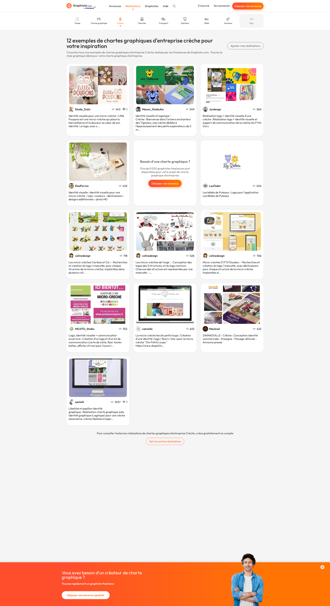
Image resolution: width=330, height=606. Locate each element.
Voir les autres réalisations (165, 441)
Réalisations (132, 6)
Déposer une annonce (247, 6)
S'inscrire (203, 5)
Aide (165, 6)
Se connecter (222, 5)
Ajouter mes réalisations (245, 45)
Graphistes (151, 6)
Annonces (115, 6)
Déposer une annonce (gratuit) (85, 595)
